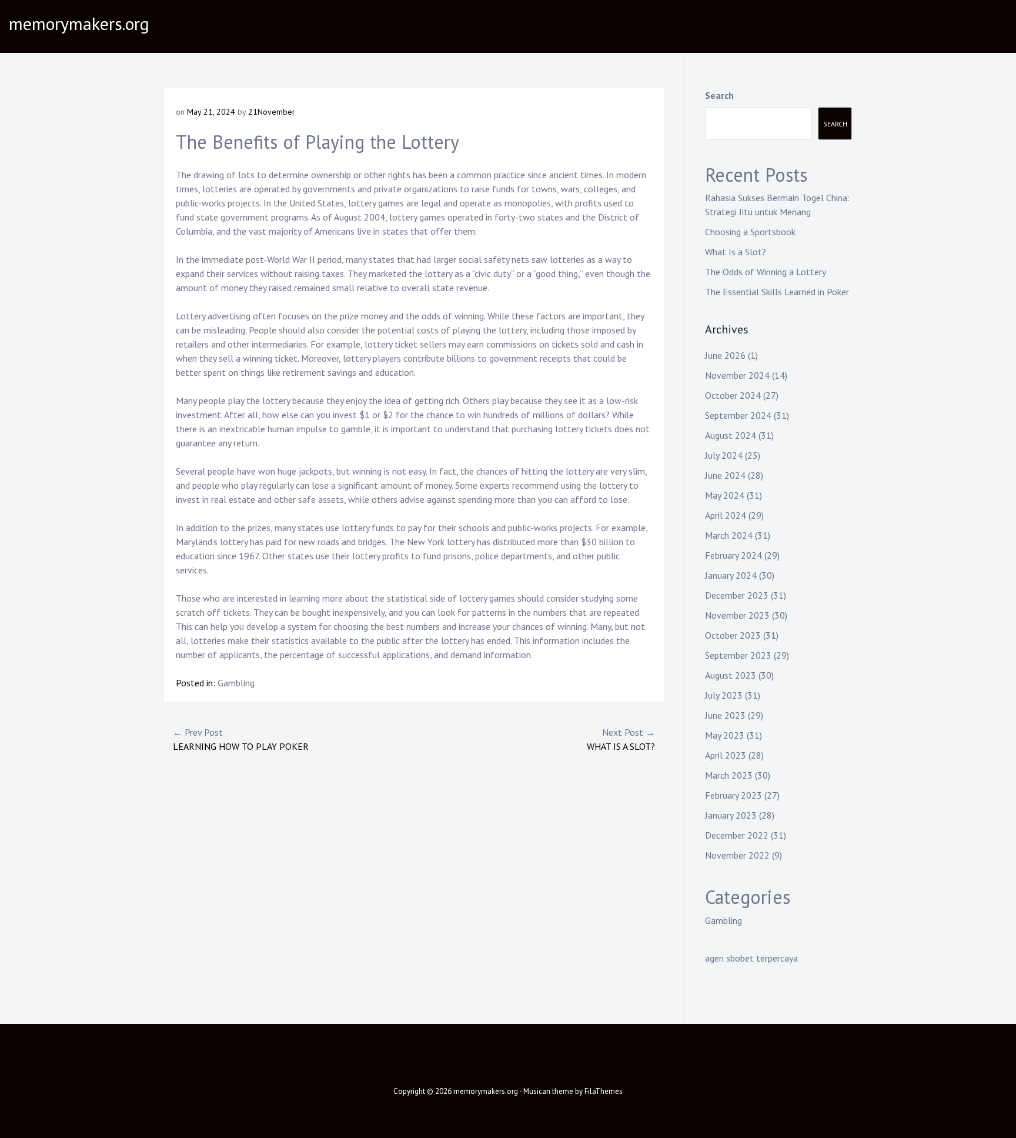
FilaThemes (603, 1091)
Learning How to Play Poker (241, 739)
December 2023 (736, 595)
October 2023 (733, 635)
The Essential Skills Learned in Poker (777, 292)
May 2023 (724, 735)
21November (271, 111)
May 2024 (724, 495)
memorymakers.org (79, 23)
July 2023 (724, 695)
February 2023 (733, 795)
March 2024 (729, 535)
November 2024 (737, 375)
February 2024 (733, 555)
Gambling (236, 683)
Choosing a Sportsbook (750, 232)
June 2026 (725, 355)
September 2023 (738, 655)
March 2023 (729, 775)
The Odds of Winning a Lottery (765, 272)
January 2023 (731, 815)
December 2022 (736, 835)
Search (719, 95)
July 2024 (724, 455)
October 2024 (733, 395)
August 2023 (730, 675)
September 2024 (738, 415)
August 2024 (730, 435)
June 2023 (725, 715)
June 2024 (725, 475)
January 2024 (731, 575)
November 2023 (737, 615)
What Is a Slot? (621, 739)
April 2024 (725, 515)
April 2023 (725, 755)
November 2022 (737, 855)
